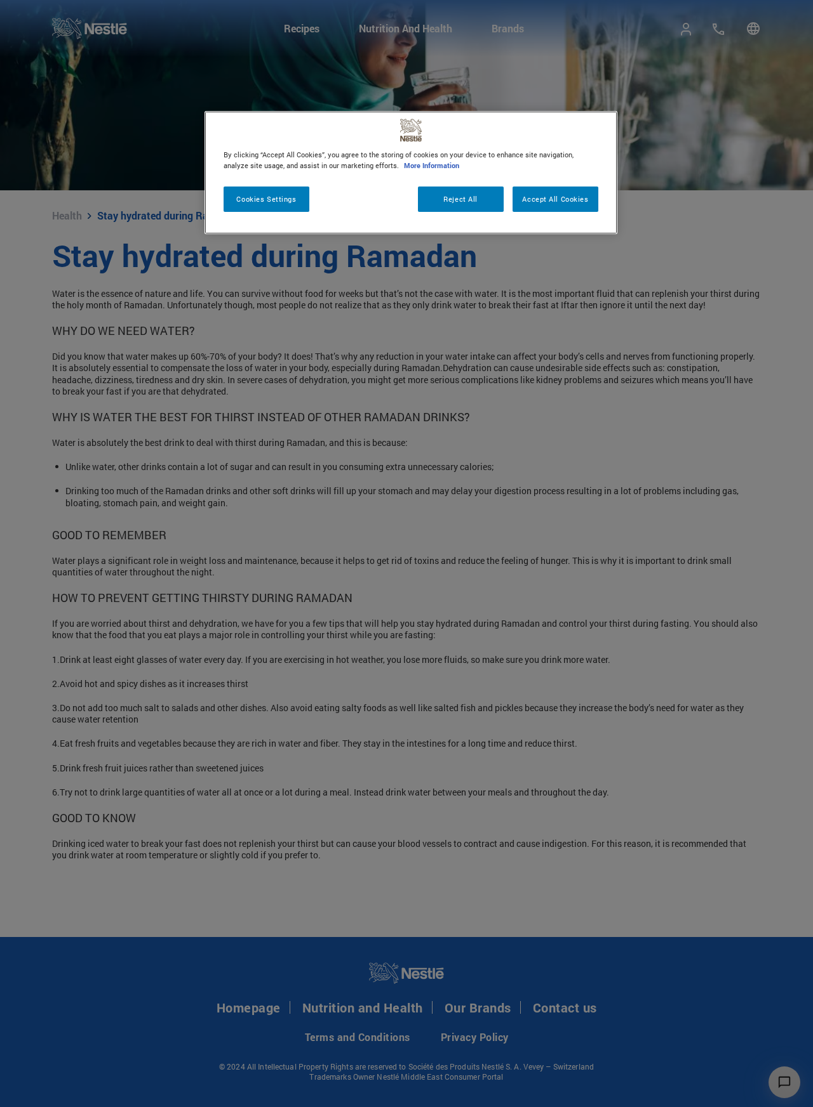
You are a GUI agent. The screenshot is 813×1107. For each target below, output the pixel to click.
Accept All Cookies (555, 199)
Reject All (460, 199)
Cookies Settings (266, 199)
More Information (431, 165)
